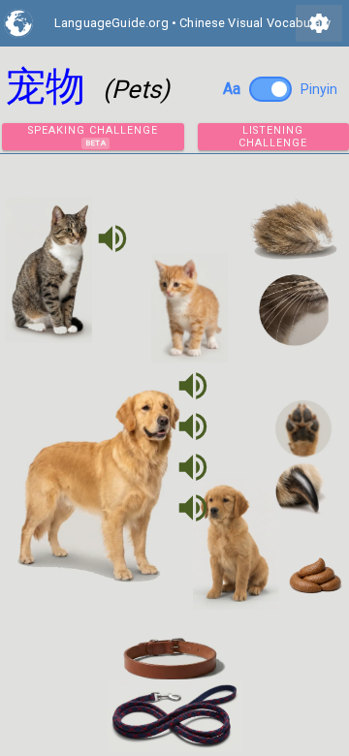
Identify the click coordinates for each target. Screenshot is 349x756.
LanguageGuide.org (111, 23)
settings (319, 23)
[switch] (270, 89)
